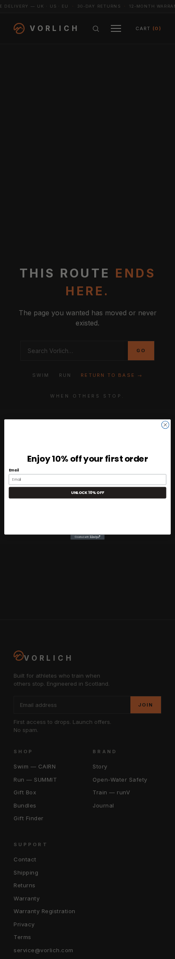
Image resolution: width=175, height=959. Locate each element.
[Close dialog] (165, 425)
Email (14, 470)
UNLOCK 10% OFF (87, 493)
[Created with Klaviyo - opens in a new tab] (87, 537)
